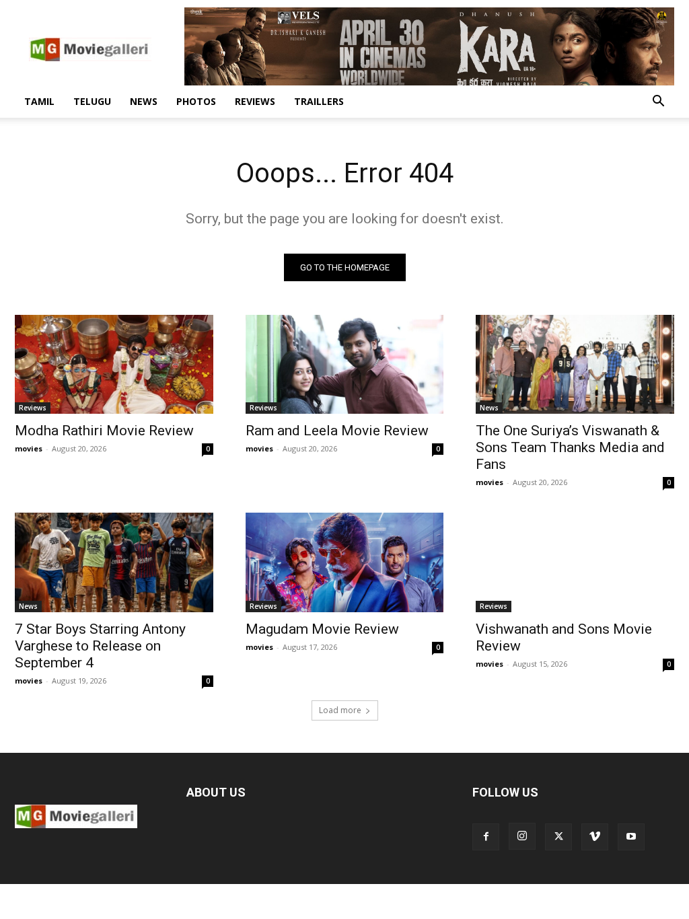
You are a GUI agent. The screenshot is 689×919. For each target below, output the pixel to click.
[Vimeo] (594, 836)
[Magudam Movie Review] (345, 562)
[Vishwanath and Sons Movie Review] (575, 562)
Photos (196, 101)
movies (28, 448)
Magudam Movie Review (322, 629)
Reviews (255, 101)
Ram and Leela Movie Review (337, 430)
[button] (658, 102)
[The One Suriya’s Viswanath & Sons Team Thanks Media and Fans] (575, 364)
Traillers (319, 101)
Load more (340, 710)
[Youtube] (631, 836)
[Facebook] (485, 836)
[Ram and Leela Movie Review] (345, 364)
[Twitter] (558, 836)
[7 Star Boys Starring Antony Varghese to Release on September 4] (114, 562)
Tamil (39, 101)
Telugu (92, 101)
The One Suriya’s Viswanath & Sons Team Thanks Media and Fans (570, 447)
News (143, 101)
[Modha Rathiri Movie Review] (114, 364)
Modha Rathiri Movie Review (104, 430)
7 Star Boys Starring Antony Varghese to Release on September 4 (100, 646)
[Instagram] (522, 836)
